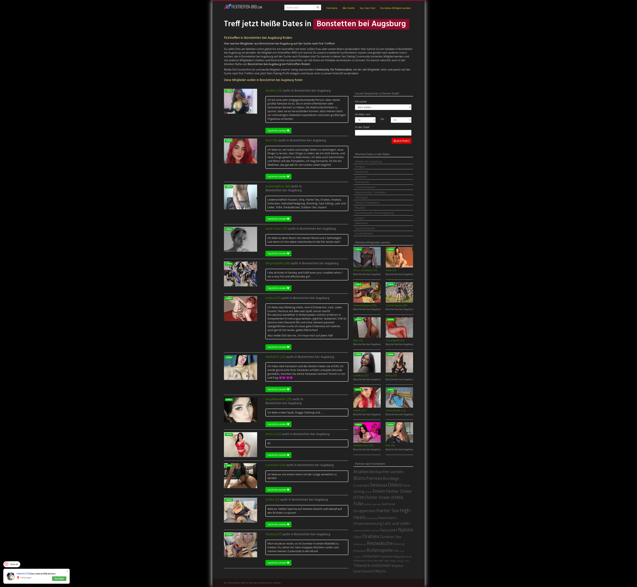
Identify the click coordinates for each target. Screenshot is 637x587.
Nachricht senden (277, 130)
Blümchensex (367, 478)
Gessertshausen (365, 228)
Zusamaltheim (364, 233)
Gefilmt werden (372, 504)
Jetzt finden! (402, 140)
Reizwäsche (380, 543)
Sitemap (252, 582)
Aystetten (361, 177)
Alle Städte (348, 8)
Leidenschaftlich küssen (366, 530)
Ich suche (361, 101)
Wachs (380, 571)
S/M (395, 551)
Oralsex (370, 536)
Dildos (395, 484)
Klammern (387, 517)
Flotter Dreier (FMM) (384, 497)
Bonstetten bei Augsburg (312, 91)
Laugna (359, 218)
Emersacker (362, 182)
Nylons (405, 529)
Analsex (361, 471)
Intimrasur (371, 518)
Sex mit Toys (381, 560)
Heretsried (361, 172)
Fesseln (368, 492)
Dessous (378, 485)
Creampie (361, 485)
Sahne (402, 551)
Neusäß (360, 208)
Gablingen (361, 197)
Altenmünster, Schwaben (370, 192)
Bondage (391, 478)
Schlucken (371, 556)
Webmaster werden (270, 582)
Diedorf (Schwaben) (367, 202)
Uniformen (381, 565)
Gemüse (388, 504)
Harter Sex (387, 510)
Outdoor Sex (390, 536)
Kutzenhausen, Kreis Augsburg (374, 213)
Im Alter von (362, 114)
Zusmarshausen (365, 187)
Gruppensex (364, 510)
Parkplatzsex (359, 544)
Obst (357, 536)
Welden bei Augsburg (368, 161)
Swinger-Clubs (403, 561)
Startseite (331, 8)
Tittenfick (361, 565)
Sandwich (357, 557)
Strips (393, 560)
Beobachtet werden (387, 471)
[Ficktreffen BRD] (243, 8)
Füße (358, 504)
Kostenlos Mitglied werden (395, 8)
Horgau (360, 166)
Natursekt (388, 530)
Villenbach (361, 223)
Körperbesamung (367, 523)
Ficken (379, 491)
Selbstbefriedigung (392, 556)
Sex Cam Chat (367, 8)
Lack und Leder (396, 523)
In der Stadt (362, 127)
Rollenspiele (380, 550)
